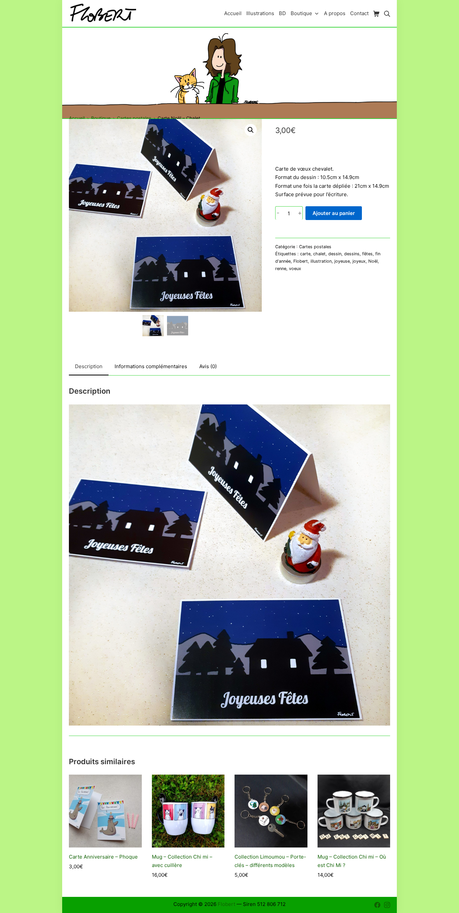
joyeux (359, 261)
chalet (319, 253)
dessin (334, 253)
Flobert (300, 261)
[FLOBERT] (102, 13)
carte (305, 253)
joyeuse (342, 261)
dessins (352, 253)
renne (280, 268)
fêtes (367, 253)
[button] (251, 130)
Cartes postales (315, 246)
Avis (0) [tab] (208, 366)
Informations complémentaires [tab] (151, 366)
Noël (373, 261)
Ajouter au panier (333, 213)
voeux (295, 268)
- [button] (278, 213)
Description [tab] (88, 366)
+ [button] (300, 213)
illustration (321, 261)
